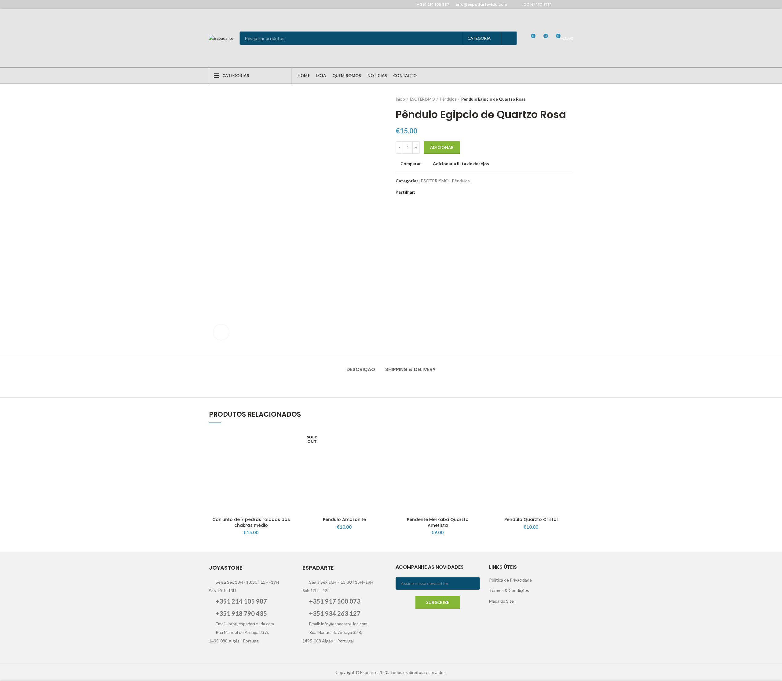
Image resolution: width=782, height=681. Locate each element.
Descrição (360, 369)
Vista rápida (288, 467)
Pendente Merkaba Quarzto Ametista (438, 522)
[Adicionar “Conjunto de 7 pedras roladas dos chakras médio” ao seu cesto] (288, 453)
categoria (479, 38)
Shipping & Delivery (410, 369)
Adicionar (442, 147)
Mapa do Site (501, 601)
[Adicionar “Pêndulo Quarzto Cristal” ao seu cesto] (568, 453)
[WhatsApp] (452, 192)
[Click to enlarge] (221, 332)
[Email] (436, 192)
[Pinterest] (444, 192)
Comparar (410, 164)
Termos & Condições (509, 590)
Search (509, 38)
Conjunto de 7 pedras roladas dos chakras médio (251, 522)
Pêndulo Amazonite (344, 519)
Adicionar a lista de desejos (461, 164)
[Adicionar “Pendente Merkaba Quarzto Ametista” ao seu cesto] (475, 453)
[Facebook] (561, 5)
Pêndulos (448, 99)
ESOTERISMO (422, 99)
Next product (570, 99)
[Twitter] (429, 192)
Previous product (558, 99)
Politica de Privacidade (510, 579)
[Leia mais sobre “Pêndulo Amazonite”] (381, 453)
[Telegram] (459, 192)
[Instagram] (569, 5)
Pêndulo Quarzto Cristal (531, 519)
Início (400, 99)
